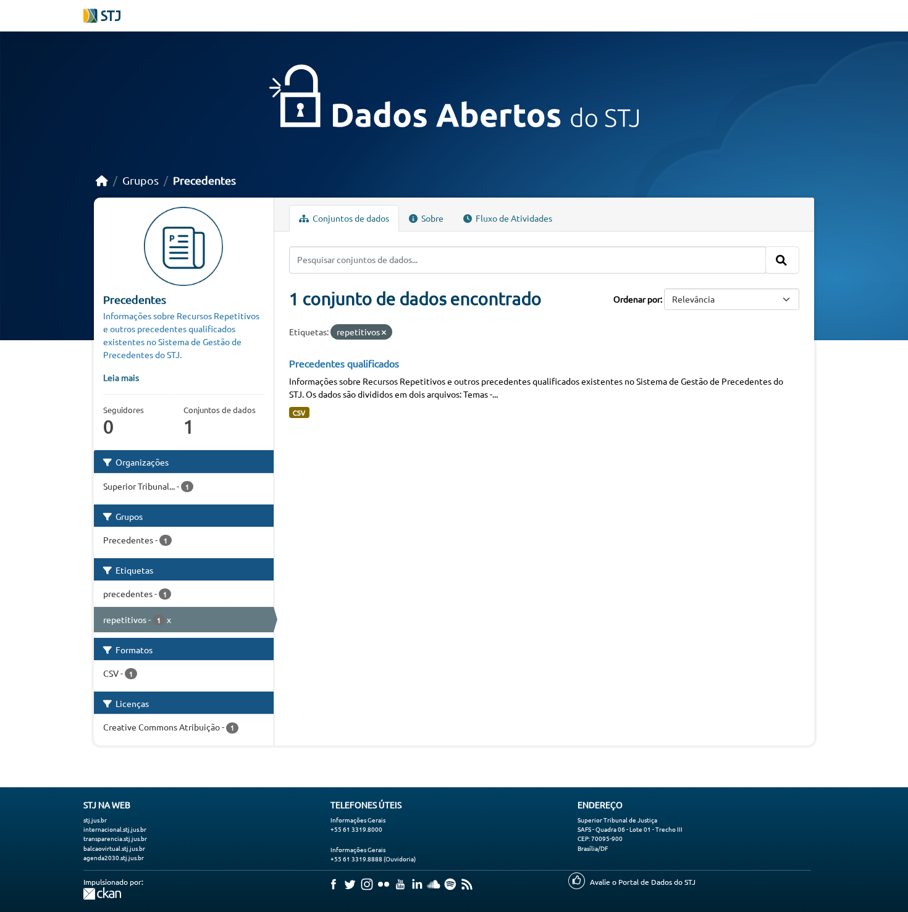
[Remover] (384, 332)
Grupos (140, 180)
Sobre (431, 218)
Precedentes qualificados (344, 363)
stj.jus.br (95, 819)
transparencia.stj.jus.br (115, 838)
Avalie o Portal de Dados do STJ (643, 882)
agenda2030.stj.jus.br (113, 857)
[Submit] (782, 260)
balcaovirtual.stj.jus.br (114, 848)
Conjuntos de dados (350, 218)
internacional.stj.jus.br (114, 829)
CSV (299, 412)
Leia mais (121, 377)
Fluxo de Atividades (513, 218)
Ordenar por (636, 298)
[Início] (102, 180)
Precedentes (204, 180)
